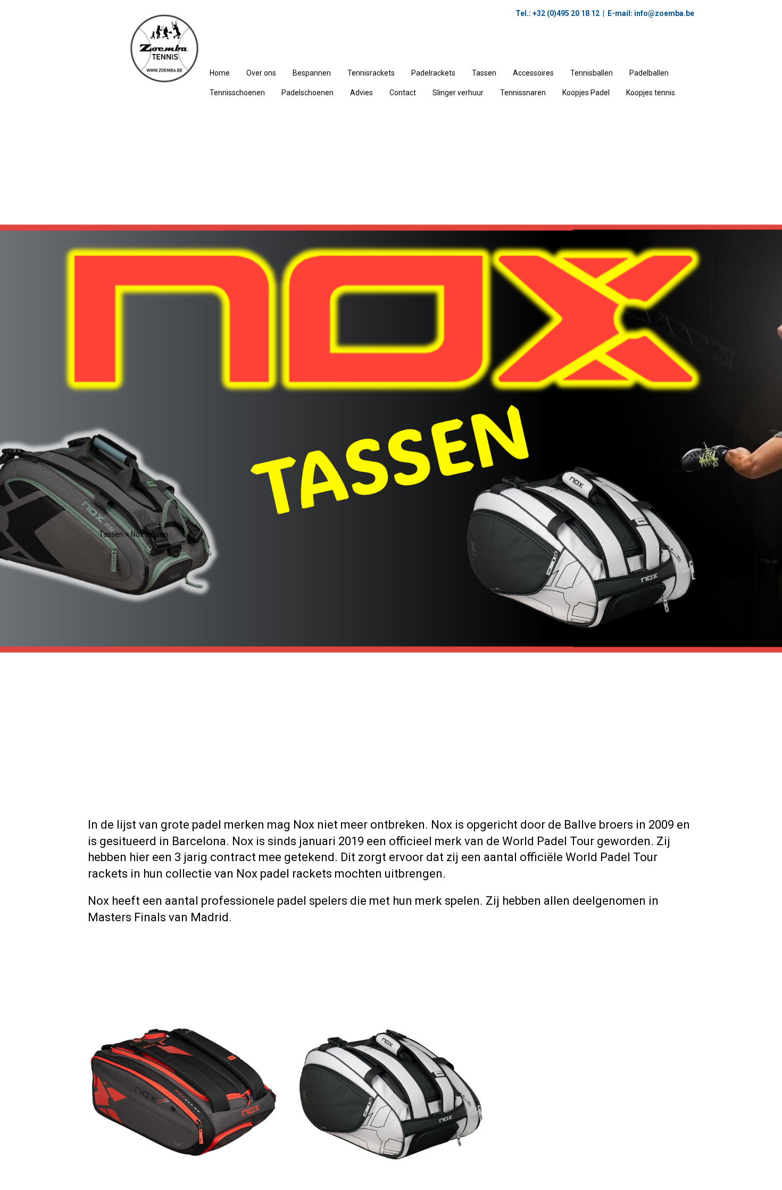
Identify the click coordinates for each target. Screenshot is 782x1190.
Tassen (484, 73)
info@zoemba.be (663, 13)
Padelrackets (433, 73)
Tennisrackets (371, 73)
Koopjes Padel (586, 92)
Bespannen (312, 73)
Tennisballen (591, 73)
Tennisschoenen (237, 92)
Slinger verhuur (458, 92)
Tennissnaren (523, 92)
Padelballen (649, 73)
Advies (361, 92)
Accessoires (533, 73)
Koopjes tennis (650, 92)
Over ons (261, 73)
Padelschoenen (307, 92)
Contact (402, 92)
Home (220, 73)
